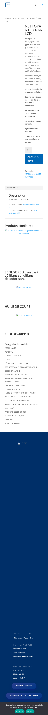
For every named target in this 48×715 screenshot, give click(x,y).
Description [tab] (12, 188)
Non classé (9, 408)
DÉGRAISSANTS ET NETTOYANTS (18, 363)
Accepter (19, 711)
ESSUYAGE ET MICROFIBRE (15, 385)
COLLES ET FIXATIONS (14, 355)
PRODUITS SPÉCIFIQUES (14, 416)
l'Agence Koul (28, 638)
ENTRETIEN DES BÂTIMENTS (16, 374)
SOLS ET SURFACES (18, 18)
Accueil (7, 18)
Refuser (30, 711)
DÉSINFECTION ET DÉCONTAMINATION (21, 367)
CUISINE (8, 359)
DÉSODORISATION (12, 371)
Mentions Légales (24, 686)
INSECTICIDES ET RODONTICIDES (18, 397)
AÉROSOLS (29, 174)
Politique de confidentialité (24, 695)
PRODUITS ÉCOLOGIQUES (15, 412)
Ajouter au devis (33, 158)
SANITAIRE (9, 419)
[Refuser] (45, 708)
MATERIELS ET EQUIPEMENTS (17, 400)
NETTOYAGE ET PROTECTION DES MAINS (21, 404)
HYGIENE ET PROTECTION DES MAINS (20, 393)
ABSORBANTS (10, 348)
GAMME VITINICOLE (13, 389)
